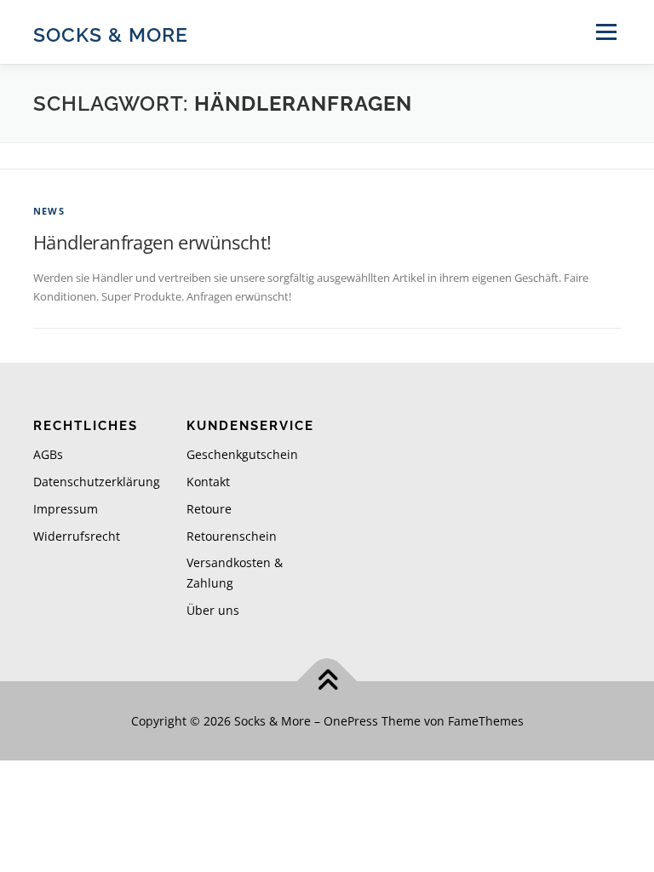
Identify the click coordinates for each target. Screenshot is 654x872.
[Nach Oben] (327, 681)
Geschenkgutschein (242, 454)
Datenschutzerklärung (96, 481)
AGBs (48, 454)
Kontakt (208, 481)
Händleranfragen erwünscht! (152, 242)
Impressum (65, 509)
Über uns (212, 610)
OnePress (351, 721)
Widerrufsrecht (76, 536)
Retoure (209, 509)
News (49, 210)
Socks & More (110, 33)
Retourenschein (231, 536)
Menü (606, 31)
